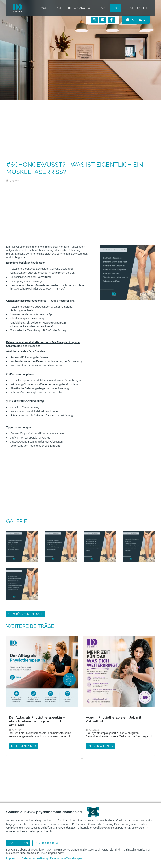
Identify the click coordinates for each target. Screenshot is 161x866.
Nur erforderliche (48, 843)
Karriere (138, 19)
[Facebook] (111, 20)
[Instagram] (94, 20)
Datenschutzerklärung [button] (35, 858)
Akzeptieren (19, 843)
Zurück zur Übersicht (28, 613)
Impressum (12, 858)
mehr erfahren (21, 746)
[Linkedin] (102, 20)
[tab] (79, 758)
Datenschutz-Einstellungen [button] (66, 858)
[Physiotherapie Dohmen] (17, 7)
